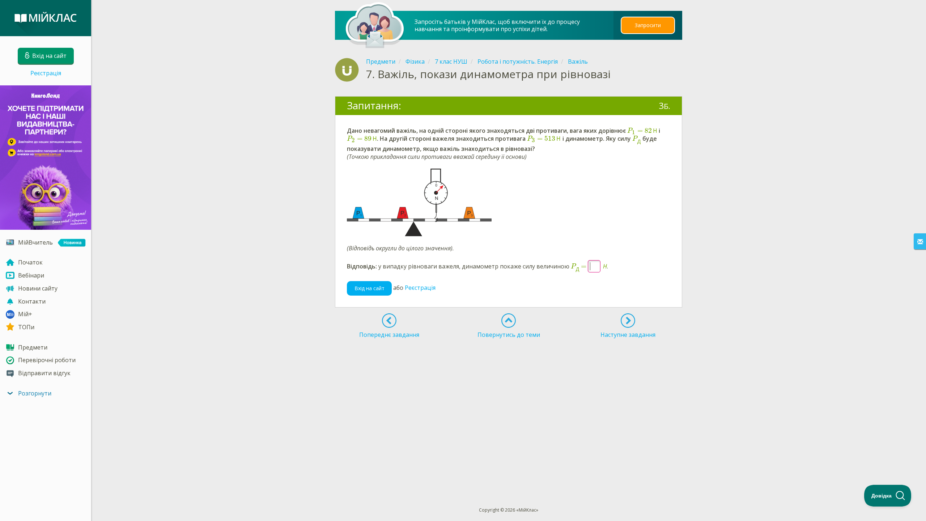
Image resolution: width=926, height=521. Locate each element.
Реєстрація (45, 73)
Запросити (648, 25)
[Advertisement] (509, 367)
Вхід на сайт (369, 288)
